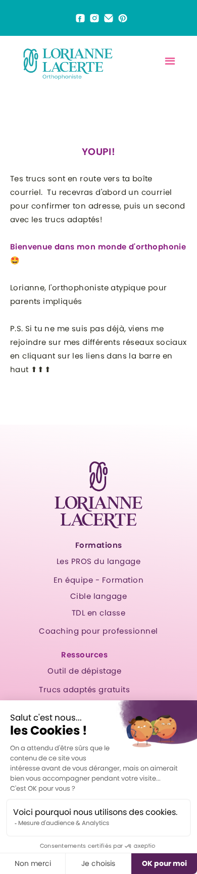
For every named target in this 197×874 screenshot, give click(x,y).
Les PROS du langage (99, 561)
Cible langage (98, 596)
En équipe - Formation (99, 580)
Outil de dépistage (84, 670)
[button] (170, 61)
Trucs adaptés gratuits (84, 689)
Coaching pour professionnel (98, 631)
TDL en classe (99, 612)
